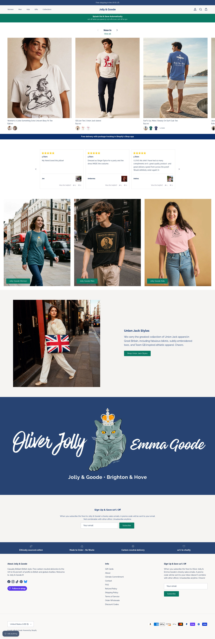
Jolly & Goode (17, 630)
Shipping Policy (111, 592)
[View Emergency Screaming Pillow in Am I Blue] (78, 179)
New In (107, 30)
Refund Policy (111, 589)
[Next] (179, 169)
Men (20, 9)
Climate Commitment (114, 577)
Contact (108, 581)
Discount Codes (112, 604)
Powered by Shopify (30, 630)
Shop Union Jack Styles (137, 353)
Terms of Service (112, 596)
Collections (47, 9)
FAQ (107, 585)
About (107, 573)
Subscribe (127, 525)
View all (107, 34)
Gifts (36, 9)
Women (10, 9)
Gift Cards (109, 569)
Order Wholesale (112, 600)
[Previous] (36, 169)
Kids (28, 9)
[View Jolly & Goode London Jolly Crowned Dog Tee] (170, 179)
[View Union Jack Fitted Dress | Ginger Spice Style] (124, 179)
